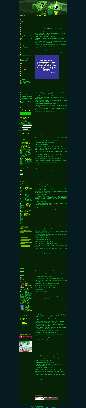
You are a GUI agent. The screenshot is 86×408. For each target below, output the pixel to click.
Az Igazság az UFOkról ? (26, 96)
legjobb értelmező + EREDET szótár (26, 138)
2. (30, 145)
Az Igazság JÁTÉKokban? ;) (26, 83)
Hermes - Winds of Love (24, 182)
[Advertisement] (25, 368)
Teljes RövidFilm (25, 211)
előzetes (28, 185)
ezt (27, 289)
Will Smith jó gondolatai (24, 237)
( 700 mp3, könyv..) (27, 214)
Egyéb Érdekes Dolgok (25, 107)
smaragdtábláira (25, 300)
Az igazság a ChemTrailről (26, 17)
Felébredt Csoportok (25, 101)
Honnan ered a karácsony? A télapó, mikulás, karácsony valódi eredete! (25, 33)
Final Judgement (23, 183)
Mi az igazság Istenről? (25, 39)
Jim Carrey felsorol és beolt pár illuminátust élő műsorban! (26, 231)
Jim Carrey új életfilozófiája (25, 230)
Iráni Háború (24, 15)
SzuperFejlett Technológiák (26, 49)
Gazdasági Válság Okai (26, 94)
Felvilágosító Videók (24, 60)
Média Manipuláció (24, 65)
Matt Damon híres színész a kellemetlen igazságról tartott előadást (24, 227)
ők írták (27, 288)
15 (20, 302)
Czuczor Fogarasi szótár (26, 143)
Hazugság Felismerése (26, 98)
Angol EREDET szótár (24, 146)
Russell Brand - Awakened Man (25, 245)
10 (25, 301)
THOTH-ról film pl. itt (23, 303)
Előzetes (21, 211)
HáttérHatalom (27, 92)
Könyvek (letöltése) (25, 105)
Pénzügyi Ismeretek (24, 45)
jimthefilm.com (28, 188)
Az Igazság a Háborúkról (25, 88)
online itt (26, 196)
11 (26, 301)
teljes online (25, 179)
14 (30, 301)
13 (29, 301)
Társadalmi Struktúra (26, 90)
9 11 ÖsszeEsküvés (25, 63)
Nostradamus (23, 185)
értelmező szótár (27, 139)
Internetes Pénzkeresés (38, 395)
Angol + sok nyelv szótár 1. (26, 145)
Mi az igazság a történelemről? (25, 37)
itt (31, 287)
